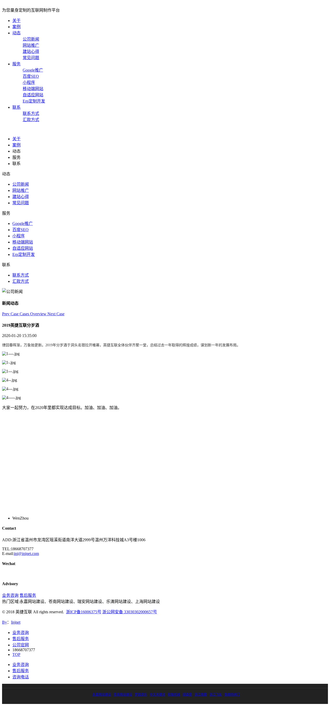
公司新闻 (31, 39)
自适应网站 (33, 95)
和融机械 (174, 694)
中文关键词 (157, 694)
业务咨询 (10, 595)
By (4, 622)
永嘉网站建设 (102, 694)
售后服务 (28, 595)
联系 (16, 107)
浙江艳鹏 (201, 694)
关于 (16, 20)
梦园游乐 (141, 694)
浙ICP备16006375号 (83, 612)
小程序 (29, 82)
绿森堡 (187, 694)
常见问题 (31, 58)
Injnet (15, 622)
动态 (16, 33)
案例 (16, 27)
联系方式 (31, 113)
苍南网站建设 (123, 694)
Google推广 (33, 70)
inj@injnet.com (26, 553)
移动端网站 (33, 89)
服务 (16, 64)
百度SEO (31, 76)
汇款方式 (31, 119)
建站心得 (31, 51)
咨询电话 (20, 677)
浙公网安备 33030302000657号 (129, 612)
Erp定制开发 (34, 101)
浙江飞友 (216, 694)
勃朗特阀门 (232, 694)
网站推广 (31, 45)
